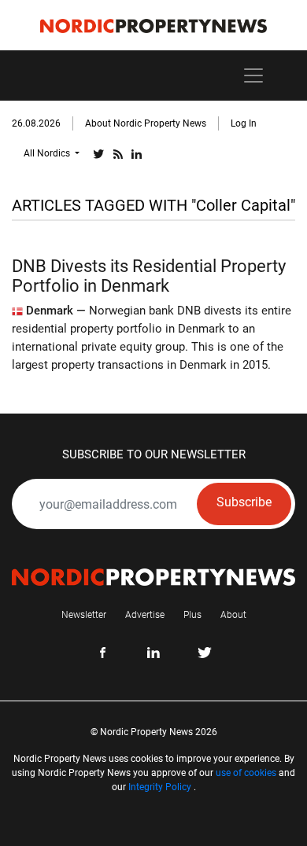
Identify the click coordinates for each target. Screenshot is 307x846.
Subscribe (244, 502)
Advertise (145, 614)
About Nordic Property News (145, 123)
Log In (244, 123)
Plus (192, 614)
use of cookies (246, 772)
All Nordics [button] (48, 153)
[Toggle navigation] (253, 75)
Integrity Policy (159, 787)
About (233, 614)
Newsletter (83, 614)
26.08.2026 (36, 123)
